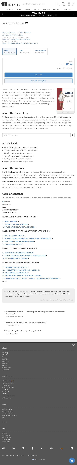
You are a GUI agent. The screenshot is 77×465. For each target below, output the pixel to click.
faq (3, 417)
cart (69, 5)
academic (5, 389)
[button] (3, 13)
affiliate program (7, 398)
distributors (5, 391)
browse (63, 5)
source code (6, 439)
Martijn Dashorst (9, 32)
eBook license (6, 437)
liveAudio (56, 9)
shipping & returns (8, 413)
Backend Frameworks (32, 43)
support (4, 422)
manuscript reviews (8, 396)
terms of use (6, 435)
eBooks (4, 365)
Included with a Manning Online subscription (16, 39)
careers (4, 394)
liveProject (46, 9)
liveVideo (36, 9)
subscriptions (6, 367)
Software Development (14, 43)
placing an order (7, 411)
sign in (73, 5)
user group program (8, 383)
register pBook (7, 409)
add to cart (38, 75)
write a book (6, 385)
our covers (5, 370)
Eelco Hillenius (25, 32)
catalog (9, 9)
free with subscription (38, 81)
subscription (66, 9)
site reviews (8, 381)
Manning (5, 353)
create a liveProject (8, 387)
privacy (4, 433)
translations (6, 441)
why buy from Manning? (10, 415)
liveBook (27, 9)
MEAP (19, 9)
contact (4, 420)
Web (23, 43)
